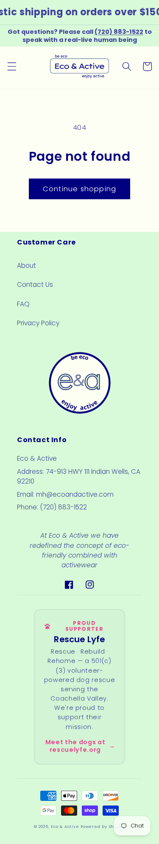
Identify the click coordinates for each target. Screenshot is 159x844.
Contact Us (35, 284)
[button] (11, 66)
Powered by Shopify (103, 826)
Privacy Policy (38, 323)
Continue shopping (79, 189)
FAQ (23, 304)
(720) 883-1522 (119, 31)
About (26, 265)
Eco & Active (65, 826)
